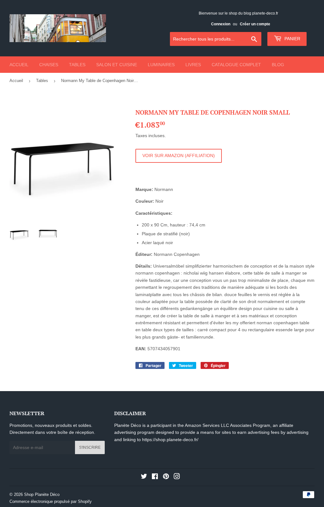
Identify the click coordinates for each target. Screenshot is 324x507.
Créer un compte (255, 24)
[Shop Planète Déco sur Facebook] (155, 477)
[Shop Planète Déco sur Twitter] (144, 477)
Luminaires (161, 64)
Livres (193, 64)
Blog (278, 64)
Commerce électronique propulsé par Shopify (50, 501)
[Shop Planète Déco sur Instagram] (177, 477)
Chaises (48, 64)
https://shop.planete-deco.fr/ (170, 439)
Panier (291, 38)
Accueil (18, 64)
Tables (77, 64)
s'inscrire (90, 447)
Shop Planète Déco (41, 494)
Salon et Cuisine (116, 64)
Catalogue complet (236, 64)
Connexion (220, 24)
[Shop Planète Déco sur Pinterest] (166, 477)
